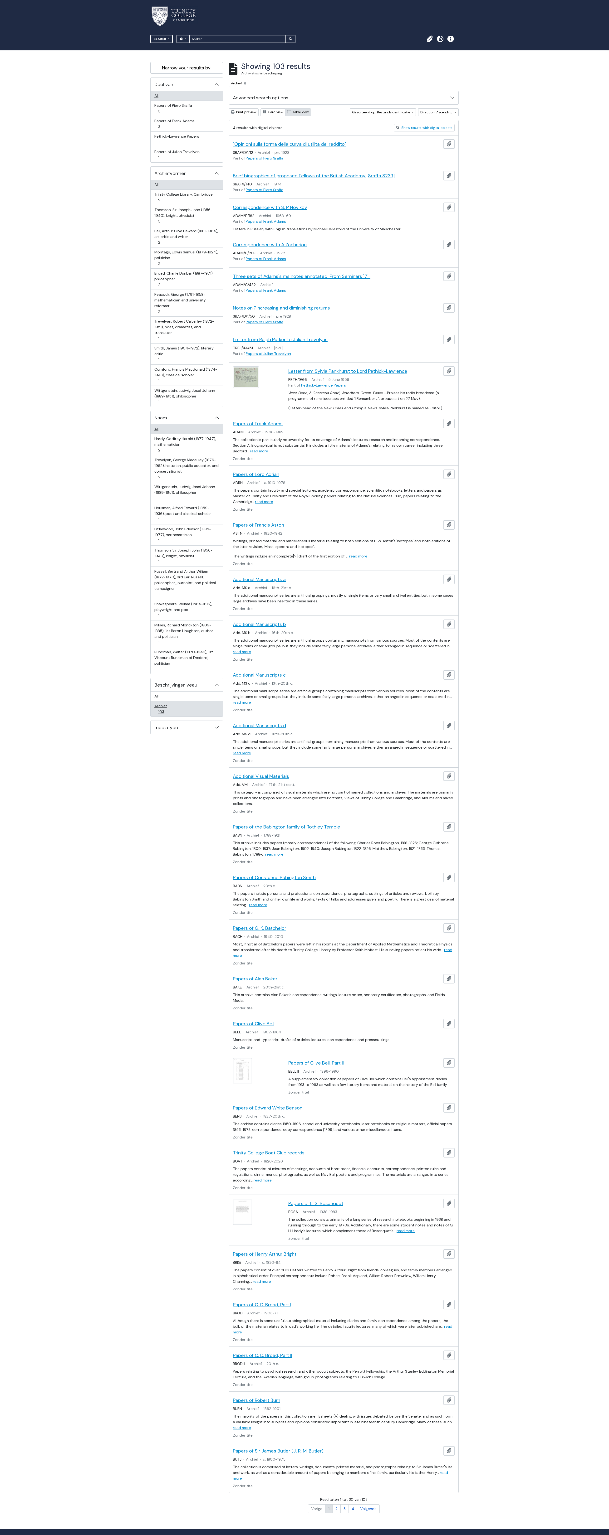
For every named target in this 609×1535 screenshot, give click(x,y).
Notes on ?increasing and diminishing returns (281, 308)
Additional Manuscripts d (259, 725)
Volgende (368, 1508)
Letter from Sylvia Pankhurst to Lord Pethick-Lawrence (347, 371)
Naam (160, 418)
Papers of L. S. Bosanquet (315, 1203)
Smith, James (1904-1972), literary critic (184, 353)
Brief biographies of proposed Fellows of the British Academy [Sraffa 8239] (314, 176)
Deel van (163, 84)
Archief (164, 708)
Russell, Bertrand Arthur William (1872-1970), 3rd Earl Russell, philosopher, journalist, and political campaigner (185, 583)
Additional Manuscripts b (259, 624)
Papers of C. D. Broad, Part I (262, 1304)
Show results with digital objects (426, 128)
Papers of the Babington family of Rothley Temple (286, 827)
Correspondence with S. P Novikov (270, 207)
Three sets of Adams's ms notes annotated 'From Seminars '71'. (301, 276)
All (156, 95)
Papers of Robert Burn (256, 1400)
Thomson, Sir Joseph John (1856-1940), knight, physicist (183, 215)
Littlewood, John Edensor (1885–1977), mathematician (182, 534)
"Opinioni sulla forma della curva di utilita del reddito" (289, 144)
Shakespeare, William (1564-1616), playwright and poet (183, 609)
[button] (429, 39)
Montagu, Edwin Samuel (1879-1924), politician (186, 257)
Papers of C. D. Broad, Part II (262, 1355)
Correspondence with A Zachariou (270, 244)
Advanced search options (260, 98)
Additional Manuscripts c (259, 675)
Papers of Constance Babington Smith (274, 877)
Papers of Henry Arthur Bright (264, 1254)
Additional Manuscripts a (259, 579)
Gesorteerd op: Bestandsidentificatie (381, 112)
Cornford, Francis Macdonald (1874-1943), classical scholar (185, 375)
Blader (160, 39)
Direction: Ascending (436, 112)
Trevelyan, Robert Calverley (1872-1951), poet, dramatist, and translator (184, 330)
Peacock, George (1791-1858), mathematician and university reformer (180, 303)
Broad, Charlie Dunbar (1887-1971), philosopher (183, 279)
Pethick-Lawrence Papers (176, 139)
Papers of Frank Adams (174, 123)
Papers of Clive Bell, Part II (316, 1063)
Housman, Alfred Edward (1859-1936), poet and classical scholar (182, 513)
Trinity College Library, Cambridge (183, 197)
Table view (300, 112)
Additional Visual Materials (261, 776)
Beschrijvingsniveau (175, 685)
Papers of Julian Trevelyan (177, 154)
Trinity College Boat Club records (268, 1153)
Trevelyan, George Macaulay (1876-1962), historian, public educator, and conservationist (186, 468)
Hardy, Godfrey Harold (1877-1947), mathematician (185, 444)
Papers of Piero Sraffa (173, 108)
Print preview (245, 112)
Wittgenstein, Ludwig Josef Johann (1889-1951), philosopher (184, 396)
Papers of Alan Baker (255, 979)
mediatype (166, 727)
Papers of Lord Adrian (256, 474)
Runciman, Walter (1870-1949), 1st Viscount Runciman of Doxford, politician (183, 660)
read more (259, 451)
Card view (275, 112)
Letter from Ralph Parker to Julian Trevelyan (280, 339)
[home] (176, 16)
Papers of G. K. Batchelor (259, 928)
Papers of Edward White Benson (267, 1108)
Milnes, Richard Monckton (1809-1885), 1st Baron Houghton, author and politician (183, 633)
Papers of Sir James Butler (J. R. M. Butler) (278, 1451)
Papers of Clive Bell (253, 1024)
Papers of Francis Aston (258, 525)
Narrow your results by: (186, 68)
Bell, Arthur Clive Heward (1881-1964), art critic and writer (186, 236)
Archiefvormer (170, 173)
